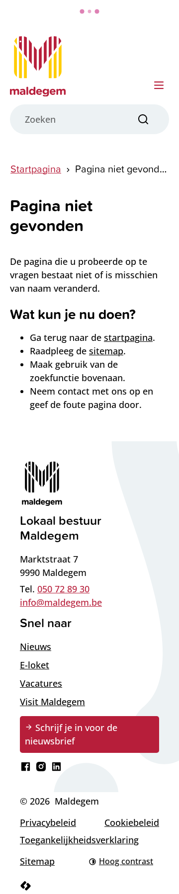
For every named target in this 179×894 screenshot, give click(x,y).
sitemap (106, 351)
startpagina (128, 337)
